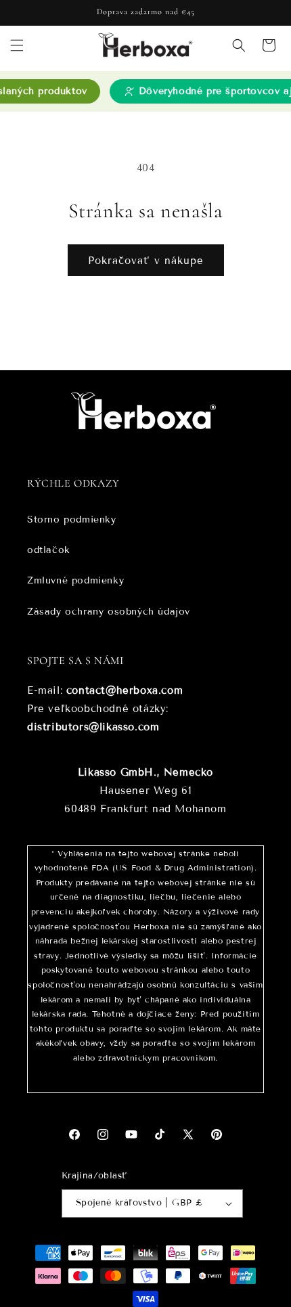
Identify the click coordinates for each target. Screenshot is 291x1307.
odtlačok (48, 550)
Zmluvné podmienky (75, 580)
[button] (17, 45)
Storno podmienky (71, 519)
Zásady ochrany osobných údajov (108, 611)
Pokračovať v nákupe (146, 260)
